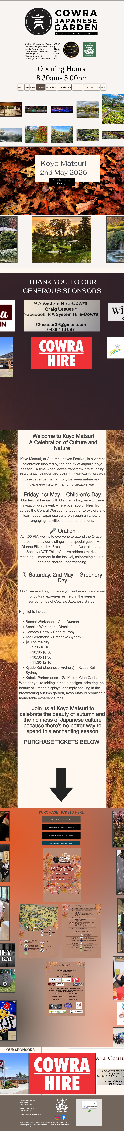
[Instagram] (57, 1117)
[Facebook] (64, 1117)
